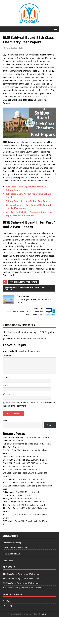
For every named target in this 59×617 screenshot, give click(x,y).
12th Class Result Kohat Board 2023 (19, 466)
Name (6, 377)
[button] (55, 29)
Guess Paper (8, 605)
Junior (23, 48)
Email (5, 385)
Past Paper (7, 601)
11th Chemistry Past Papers (23, 282)
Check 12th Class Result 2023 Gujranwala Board (25, 459)
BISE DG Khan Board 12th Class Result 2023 (23, 479)
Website (6, 394)
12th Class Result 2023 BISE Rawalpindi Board (24, 482)
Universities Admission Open (15, 547)
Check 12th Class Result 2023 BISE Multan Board (25, 463)
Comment (7, 355)
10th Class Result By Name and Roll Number (22, 587)
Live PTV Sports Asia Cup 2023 (17, 495)
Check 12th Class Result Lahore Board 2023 (23, 456)
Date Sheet (8, 560)
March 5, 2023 (11, 48)
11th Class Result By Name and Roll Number (22, 574)
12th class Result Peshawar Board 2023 (21, 469)
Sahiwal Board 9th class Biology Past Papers (28, 201)
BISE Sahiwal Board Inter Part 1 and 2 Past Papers (25, 288)
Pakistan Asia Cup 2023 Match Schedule (21, 492)
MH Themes (46, 614)
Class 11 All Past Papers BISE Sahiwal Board (25, 338)
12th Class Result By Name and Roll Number (22, 578)
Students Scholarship (12, 542)
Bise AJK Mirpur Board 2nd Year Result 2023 (23, 501)
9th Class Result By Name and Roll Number (21, 583)
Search (6, 420)
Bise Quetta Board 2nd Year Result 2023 (21, 498)
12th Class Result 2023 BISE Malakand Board (24, 505)
